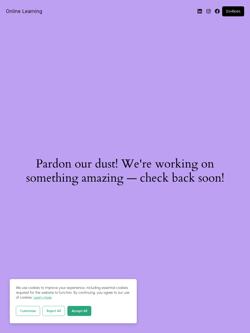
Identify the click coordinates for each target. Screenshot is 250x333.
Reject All (54, 311)
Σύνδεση (233, 11)
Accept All (79, 311)
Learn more (42, 297)
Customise (28, 311)
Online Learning (24, 11)
